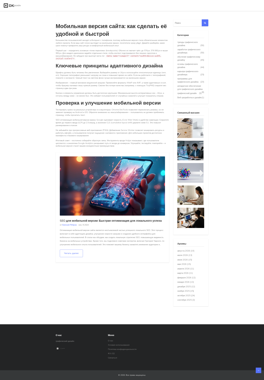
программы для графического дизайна (190, 80)
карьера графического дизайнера (190, 73)
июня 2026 (184, 259)
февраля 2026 (186, 277)
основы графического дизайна (190, 66)
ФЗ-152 (111, 353)
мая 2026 (184, 264)
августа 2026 (185, 250)
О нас (110, 340)
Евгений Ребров (69, 225)
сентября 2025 (186, 300)
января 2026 (185, 282)
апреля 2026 (185, 268)
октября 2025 (186, 295)
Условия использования (119, 345)
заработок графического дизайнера (190, 51)
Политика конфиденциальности (122, 349)
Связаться (112, 357)
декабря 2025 (186, 286)
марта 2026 (185, 273)
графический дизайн (189, 93)
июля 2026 (184, 255)
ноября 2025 (185, 291)
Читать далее (71, 253)
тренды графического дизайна (190, 44)
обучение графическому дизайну (190, 58)
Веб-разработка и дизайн (190, 97)
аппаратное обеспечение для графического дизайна (190, 88)
